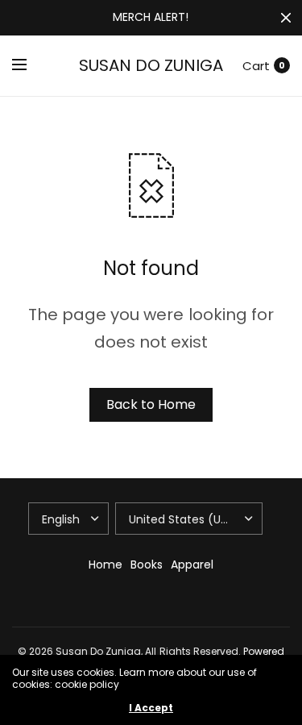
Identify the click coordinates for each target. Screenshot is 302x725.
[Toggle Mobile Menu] (30, 65)
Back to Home (151, 404)
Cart (256, 65)
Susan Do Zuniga (151, 65)
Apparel (192, 564)
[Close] (286, 18)
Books (146, 564)
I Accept (151, 708)
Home (105, 564)
